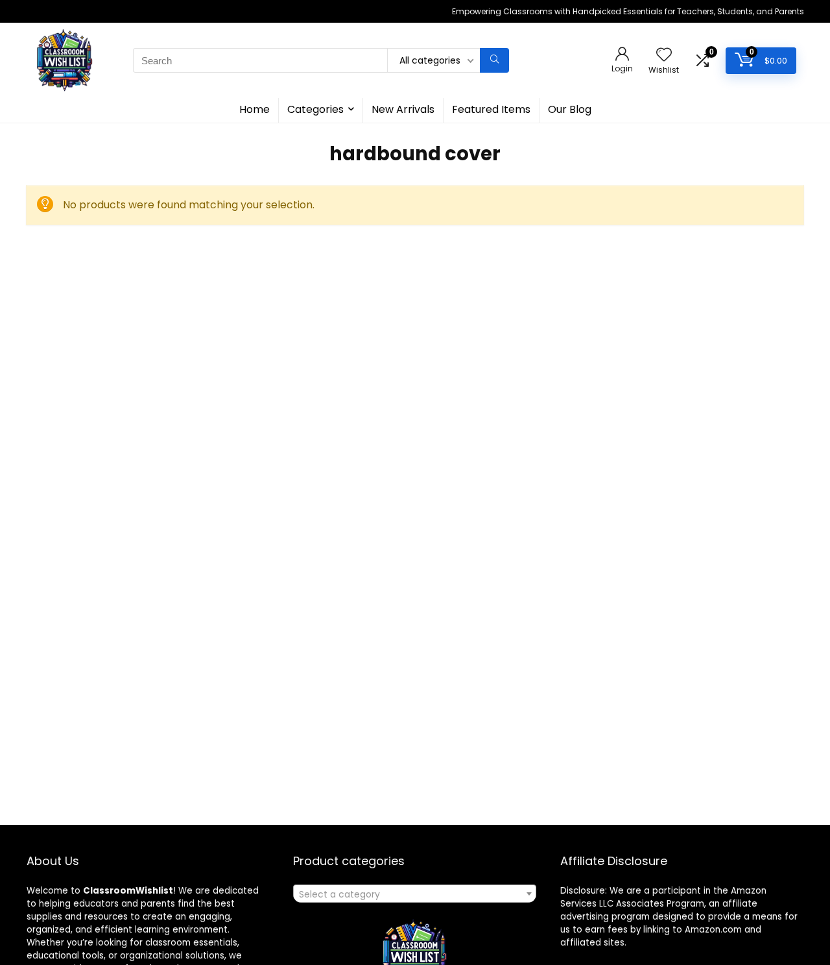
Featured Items (491, 109)
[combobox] (414, 894)
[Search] (494, 60)
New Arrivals (403, 109)
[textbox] (415, 894)
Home (254, 109)
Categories (315, 109)
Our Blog (569, 109)
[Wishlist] (664, 55)
